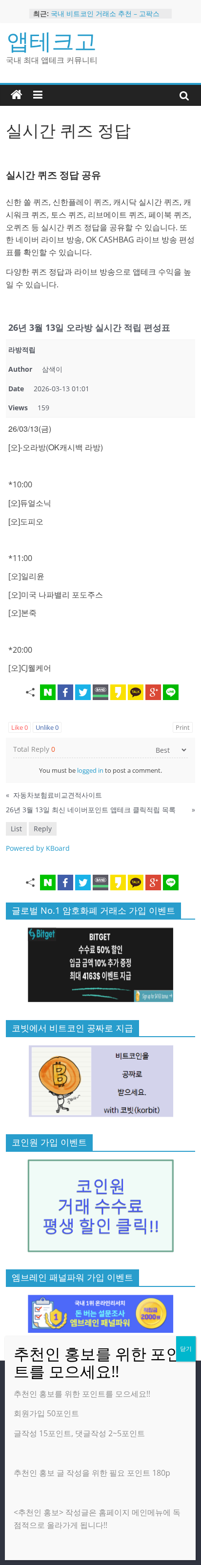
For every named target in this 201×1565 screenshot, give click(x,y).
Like (19, 727)
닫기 (186, 1348)
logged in (90, 770)
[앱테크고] (16, 95)
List (16, 828)
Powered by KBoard (38, 848)
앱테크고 (52, 40)
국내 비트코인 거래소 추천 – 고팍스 (105, 14)
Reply (43, 828)
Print (183, 727)
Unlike (47, 727)
